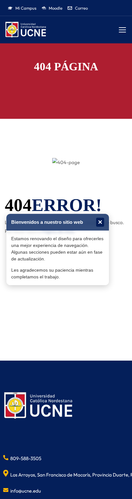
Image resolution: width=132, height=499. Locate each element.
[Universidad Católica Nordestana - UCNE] (25, 29)
